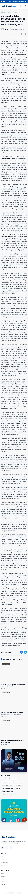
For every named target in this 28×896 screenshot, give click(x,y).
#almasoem (18, 785)
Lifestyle (3, 884)
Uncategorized (5, 12)
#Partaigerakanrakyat (7, 782)
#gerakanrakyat (6, 778)
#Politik (14, 778)
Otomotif (3, 876)
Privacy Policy (4, 862)
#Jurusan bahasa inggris (7, 788)
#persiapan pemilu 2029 (7, 791)
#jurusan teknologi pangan (8, 794)
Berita (2, 859)
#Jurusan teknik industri (7, 785)
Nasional (3, 873)
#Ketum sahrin (19, 782)
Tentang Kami (4, 865)
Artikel (2, 879)
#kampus (18, 788)
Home (2, 857)
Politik (2, 881)
